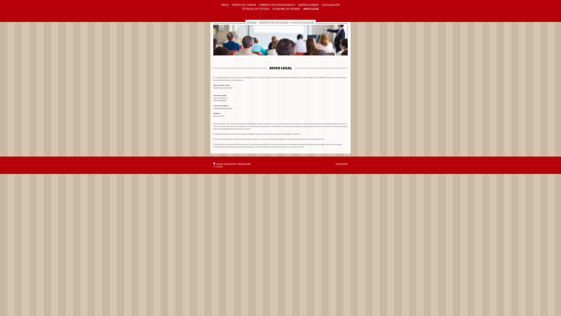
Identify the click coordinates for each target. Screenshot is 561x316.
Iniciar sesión (342, 164)
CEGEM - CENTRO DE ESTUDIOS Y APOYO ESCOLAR (280, 22)
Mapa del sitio (244, 164)
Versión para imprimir (226, 164)
